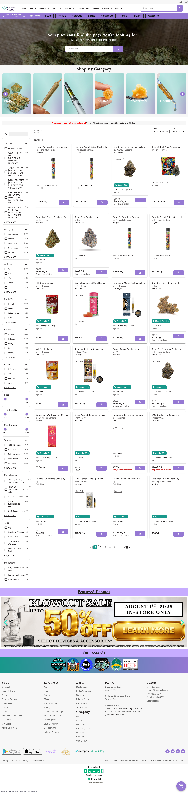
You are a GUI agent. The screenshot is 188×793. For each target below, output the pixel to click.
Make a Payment (9, 728)
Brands (5, 711)
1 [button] (95, 547)
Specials (56, 8)
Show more (10, 222)
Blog (46, 691)
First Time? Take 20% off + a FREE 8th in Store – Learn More (141, 2)
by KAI (77, 220)
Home (23, 8)
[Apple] (167, 751)
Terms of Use (82, 707)
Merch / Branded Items (12, 716)
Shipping (95, 8)
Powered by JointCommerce (9, 791)
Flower (48, 16)
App (45, 687)
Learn (117, 8)
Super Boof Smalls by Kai (87, 217)
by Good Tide (80, 286)
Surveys (80, 695)
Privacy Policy (82, 699)
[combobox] (120, 200)
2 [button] (100, 547)
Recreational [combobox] (159, 131)
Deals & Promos (9, 699)
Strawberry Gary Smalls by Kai (166, 283)
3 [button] (105, 547)
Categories (42, 8)
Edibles (91, 16)
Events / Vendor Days (53, 711)
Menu (155, 129)
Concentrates (107, 16)
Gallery (47, 707)
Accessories (153, 16)
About (79, 716)
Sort (173, 129)
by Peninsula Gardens (46, 150)
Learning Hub (50, 720)
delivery (128, 708)
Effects (5, 707)
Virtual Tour (81, 741)
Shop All (32, 8)
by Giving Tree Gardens (46, 418)
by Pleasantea (119, 418)
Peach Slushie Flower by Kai (126, 478)
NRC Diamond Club (53, 716)
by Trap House (42, 220)
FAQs (46, 699)
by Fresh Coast (42, 286)
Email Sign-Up (83, 728)
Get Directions (152, 701)
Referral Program (51, 732)
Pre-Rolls (62, 16)
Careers (47, 695)
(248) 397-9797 (153, 687)
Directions (80, 724)
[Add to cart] (64, 202)
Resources (106, 8)
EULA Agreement (84, 691)
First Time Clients (51, 703)
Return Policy (82, 703)
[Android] (173, 751)
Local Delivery (83, 8)
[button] (21, 16)
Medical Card (50, 728)
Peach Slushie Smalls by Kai (126, 349)
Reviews (80, 733)
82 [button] (125, 547)
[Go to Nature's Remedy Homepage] (9, 8)
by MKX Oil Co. (81, 418)
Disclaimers (81, 687)
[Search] (180, 8)
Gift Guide (6, 724)
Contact (79, 720)
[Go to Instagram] (178, 751)
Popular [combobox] (176, 131)
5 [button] (114, 547)
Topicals (123, 16)
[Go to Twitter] (183, 751)
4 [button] (110, 547)
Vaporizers (77, 16)
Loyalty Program (51, 724)
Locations (68, 8)
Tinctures (137, 16)
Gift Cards (6, 720)
